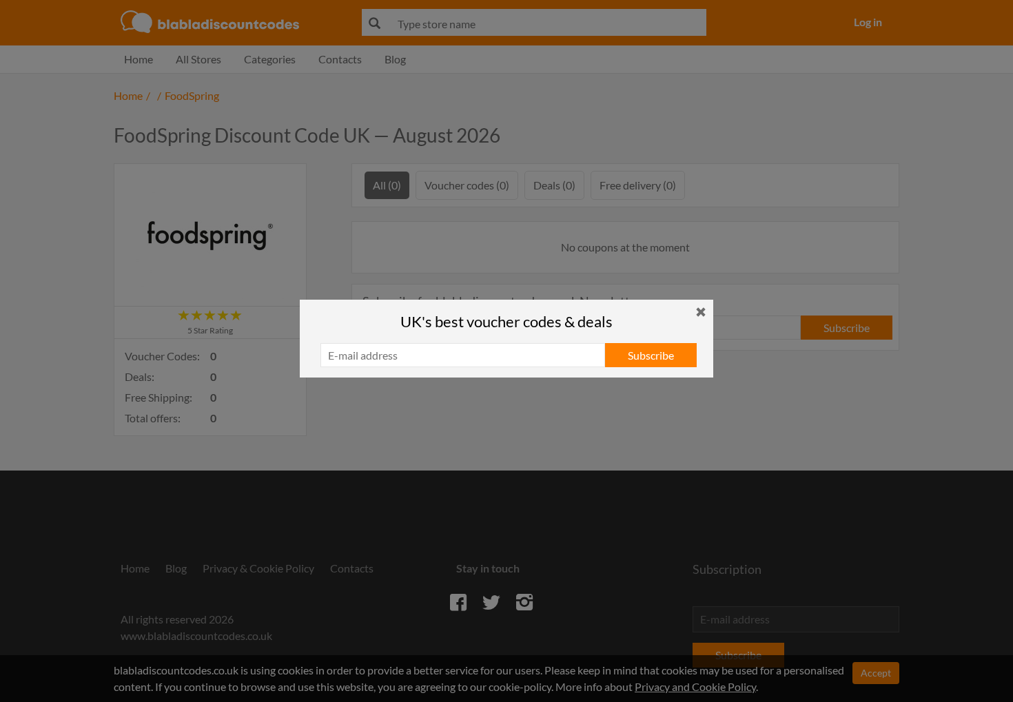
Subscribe (651, 355)
